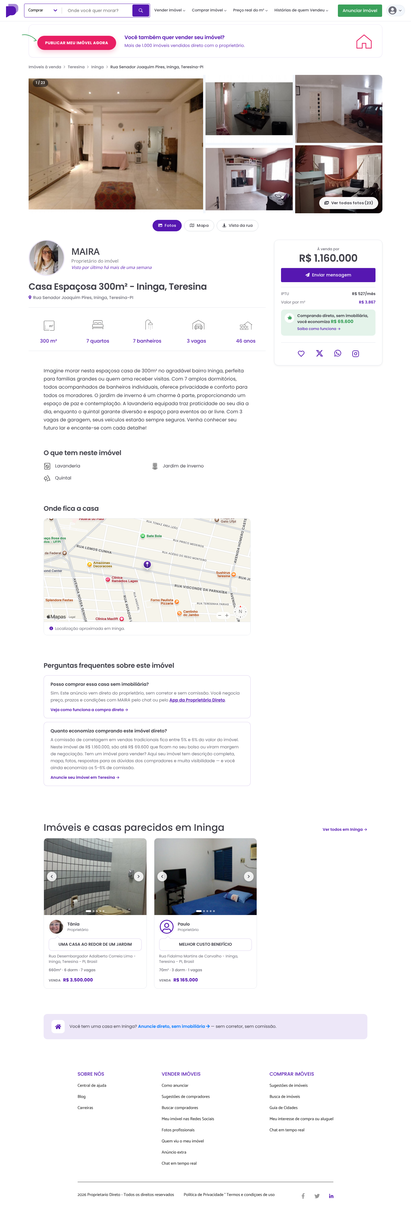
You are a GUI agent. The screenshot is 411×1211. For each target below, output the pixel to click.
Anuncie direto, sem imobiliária (172, 1026)
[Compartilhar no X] (319, 353)
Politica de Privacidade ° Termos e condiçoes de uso (229, 1195)
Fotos (170, 225)
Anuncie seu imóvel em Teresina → (85, 777)
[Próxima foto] (139, 876)
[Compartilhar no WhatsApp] (337, 353)
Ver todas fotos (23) (352, 203)
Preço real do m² (248, 10)
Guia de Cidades (284, 1108)
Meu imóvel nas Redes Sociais (188, 1119)
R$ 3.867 (367, 302)
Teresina (76, 67)
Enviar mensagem (331, 275)
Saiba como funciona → (319, 328)
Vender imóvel (168, 10)
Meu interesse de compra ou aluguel (302, 1119)
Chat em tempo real (179, 1163)
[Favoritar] (301, 353)
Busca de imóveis (285, 1097)
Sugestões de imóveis (289, 1086)
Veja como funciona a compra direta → (89, 710)
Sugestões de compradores (186, 1097)
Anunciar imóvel (360, 11)
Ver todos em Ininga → (345, 829)
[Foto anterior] (52, 876)
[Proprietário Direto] (13, 10)
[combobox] (97, 11)
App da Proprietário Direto (197, 700)
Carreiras (85, 1108)
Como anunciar (175, 1086)
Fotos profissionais (178, 1130)
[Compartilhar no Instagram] (355, 353)
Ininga (97, 67)
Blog (82, 1097)
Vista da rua (241, 225)
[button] (116, 144)
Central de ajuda (92, 1086)
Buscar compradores (180, 1108)
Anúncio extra (174, 1152)
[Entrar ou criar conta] (395, 10)
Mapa (203, 225)
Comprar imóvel (207, 10)
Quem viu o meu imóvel (183, 1141)
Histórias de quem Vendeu (299, 10)
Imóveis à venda (45, 67)
